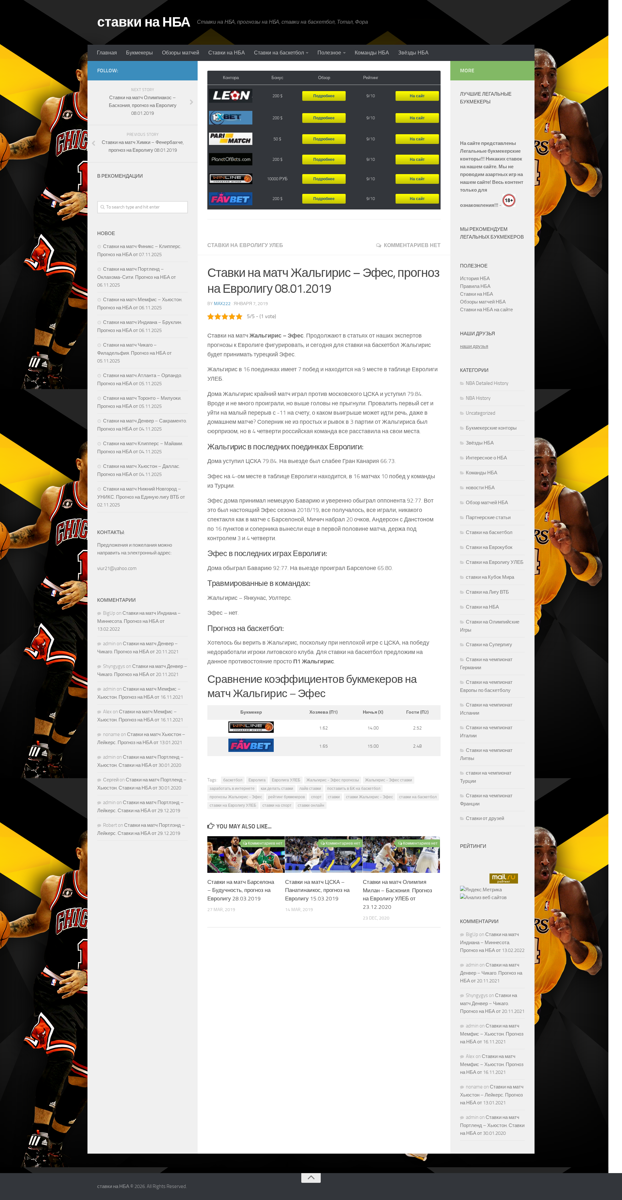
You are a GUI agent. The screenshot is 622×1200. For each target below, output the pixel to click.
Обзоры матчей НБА (483, 302)
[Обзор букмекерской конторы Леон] (230, 96)
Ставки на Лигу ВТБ (487, 592)
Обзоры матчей (180, 53)
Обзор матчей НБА (487, 502)
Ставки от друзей (485, 818)
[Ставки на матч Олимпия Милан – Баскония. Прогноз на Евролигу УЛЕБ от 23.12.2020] (401, 854)
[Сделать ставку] (251, 731)
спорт (316, 797)
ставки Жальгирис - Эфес (369, 797)
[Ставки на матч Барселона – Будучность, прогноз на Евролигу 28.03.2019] (246, 854)
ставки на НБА (143, 22)
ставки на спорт (277, 805)
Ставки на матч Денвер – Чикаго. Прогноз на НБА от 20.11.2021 (491, 973)
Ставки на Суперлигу (489, 645)
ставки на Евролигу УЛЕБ (233, 805)
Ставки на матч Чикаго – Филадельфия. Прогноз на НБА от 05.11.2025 (134, 353)
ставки (334, 797)
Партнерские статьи (488, 517)
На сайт (417, 96)
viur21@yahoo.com (117, 568)
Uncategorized (480, 413)
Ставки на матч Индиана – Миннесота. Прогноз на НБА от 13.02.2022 (139, 621)
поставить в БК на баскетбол (353, 788)
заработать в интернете (232, 788)
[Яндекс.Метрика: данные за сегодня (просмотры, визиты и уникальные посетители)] (481, 890)
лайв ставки (310, 788)
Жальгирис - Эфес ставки (388, 780)
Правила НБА (475, 286)
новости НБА (480, 488)
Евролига (257, 780)
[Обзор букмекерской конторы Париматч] (230, 139)
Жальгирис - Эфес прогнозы (332, 780)
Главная (107, 53)
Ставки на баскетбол (279, 53)
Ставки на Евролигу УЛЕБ (245, 245)
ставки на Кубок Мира (490, 577)
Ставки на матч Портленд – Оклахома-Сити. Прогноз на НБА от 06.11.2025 (136, 277)
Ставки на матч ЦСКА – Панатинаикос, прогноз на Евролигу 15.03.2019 (317, 890)
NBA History (478, 398)
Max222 (222, 303)
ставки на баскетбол (418, 797)
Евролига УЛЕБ (286, 780)
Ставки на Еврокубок (489, 547)
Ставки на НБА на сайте (486, 310)
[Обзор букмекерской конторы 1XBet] (230, 118)
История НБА (475, 278)
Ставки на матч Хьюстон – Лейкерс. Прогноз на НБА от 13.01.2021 (492, 1095)
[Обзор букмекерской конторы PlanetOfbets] (230, 159)
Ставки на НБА (226, 53)
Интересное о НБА (486, 458)
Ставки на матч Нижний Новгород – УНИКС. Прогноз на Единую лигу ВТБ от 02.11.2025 (141, 497)
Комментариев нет (412, 245)
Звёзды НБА (413, 53)
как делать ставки (277, 788)
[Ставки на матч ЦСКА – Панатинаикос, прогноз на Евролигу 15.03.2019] (324, 854)
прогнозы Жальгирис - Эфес (236, 797)
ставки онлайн (311, 805)
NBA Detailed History (487, 383)
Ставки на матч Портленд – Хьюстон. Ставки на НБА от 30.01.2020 (492, 1125)
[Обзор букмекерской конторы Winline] (230, 179)
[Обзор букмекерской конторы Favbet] (230, 199)
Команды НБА (372, 53)
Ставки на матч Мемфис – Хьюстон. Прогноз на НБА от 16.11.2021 (492, 1034)
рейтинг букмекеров (286, 797)
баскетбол (232, 780)
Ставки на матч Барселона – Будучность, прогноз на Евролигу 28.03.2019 (240, 890)
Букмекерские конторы (491, 428)
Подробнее (324, 96)
